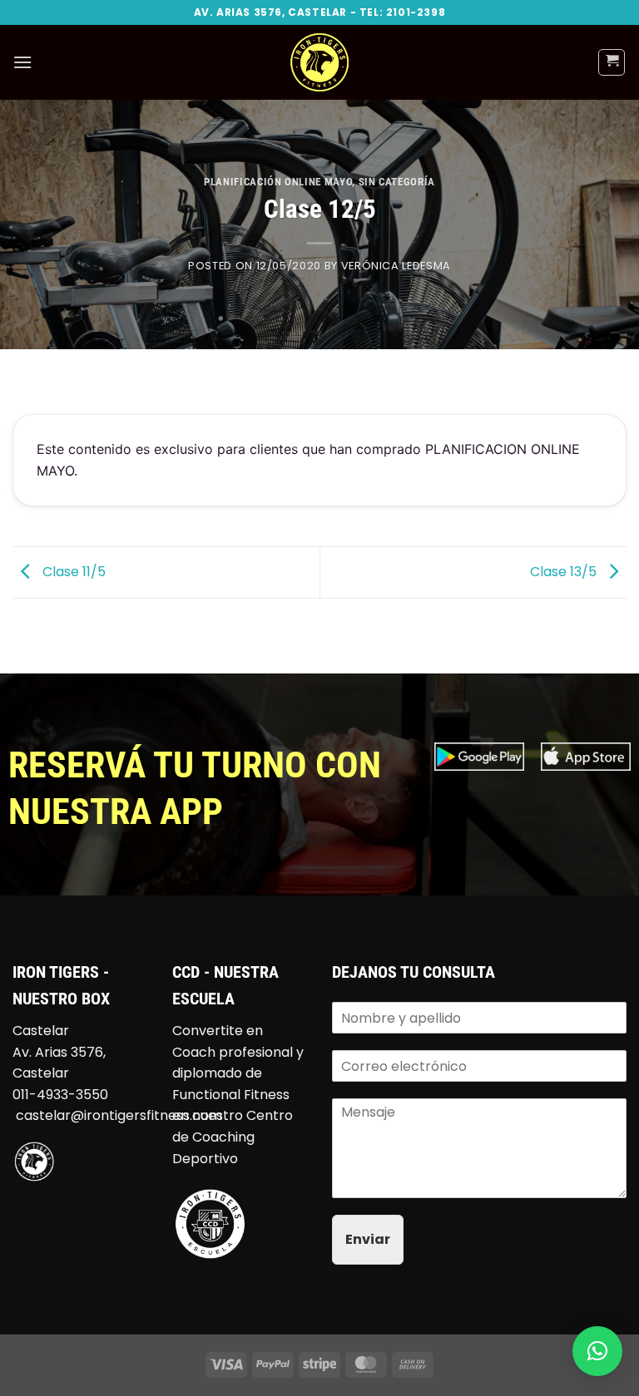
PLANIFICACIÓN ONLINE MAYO (278, 181)
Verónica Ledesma (396, 266)
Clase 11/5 (72, 571)
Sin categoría (397, 181)
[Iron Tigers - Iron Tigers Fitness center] (319, 62)
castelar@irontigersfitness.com (119, 1115)
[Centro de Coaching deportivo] (209, 1222)
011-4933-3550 (60, 1094)
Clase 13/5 (565, 571)
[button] (22, 62)
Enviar (367, 1239)
